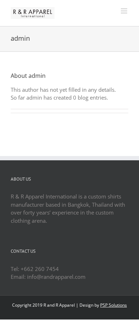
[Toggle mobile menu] (124, 11)
